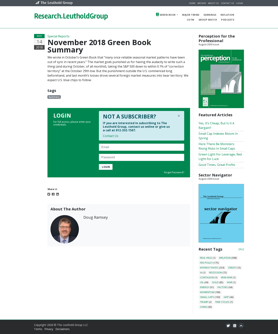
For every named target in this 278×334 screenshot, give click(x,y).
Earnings (210, 14)
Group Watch (208, 19)
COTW (190, 19)
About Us (213, 3)
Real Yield (206, 257)
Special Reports (58, 36)
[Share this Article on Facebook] (53, 194)
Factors (222, 287)
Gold (215, 282)
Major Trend (191, 14)
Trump (204, 302)
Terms (38, 329)
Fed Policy (206, 262)
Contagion (207, 277)
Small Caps (207, 297)
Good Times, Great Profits (217, 165)
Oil (202, 282)
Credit (232, 267)
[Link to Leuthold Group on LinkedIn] (235, 326)
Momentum (207, 292)
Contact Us (227, 3)
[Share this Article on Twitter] (48, 194)
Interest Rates (209, 267)
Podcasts (227, 19)
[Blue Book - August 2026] (221, 213)
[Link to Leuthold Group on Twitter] (228, 326)
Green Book (167, 14)
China (203, 307)
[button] (240, 17)
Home (192, 3)
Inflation (227, 14)
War (229, 282)
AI (201, 272)
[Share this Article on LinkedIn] (57, 194)
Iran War (226, 277)
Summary (54, 97)
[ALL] (241, 249)
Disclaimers (62, 329)
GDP (226, 297)
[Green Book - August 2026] (221, 78)
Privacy (48, 329)
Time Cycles (222, 302)
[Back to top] (241, 326)
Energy (204, 287)
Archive (201, 3)
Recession (215, 272)
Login (239, 3)
